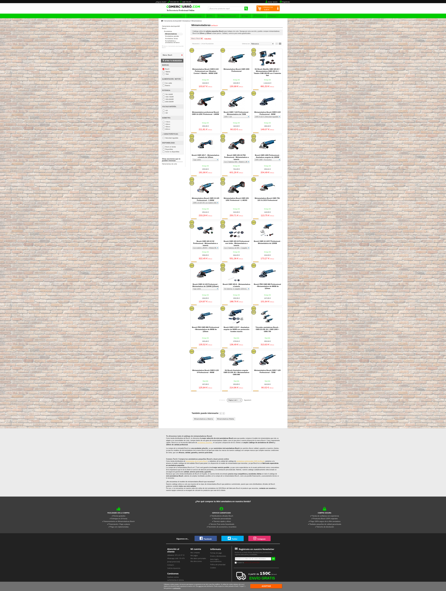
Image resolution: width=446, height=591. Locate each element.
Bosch (215, 25)
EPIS (210, 16)
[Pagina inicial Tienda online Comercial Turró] (162, 21)
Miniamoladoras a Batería (203, 419)
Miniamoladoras (197, 21)
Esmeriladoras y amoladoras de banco (172, 41)
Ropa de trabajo (195, 16)
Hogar (245, 16)
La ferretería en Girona (175, 580)
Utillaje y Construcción (228, 16)
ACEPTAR (266, 586)
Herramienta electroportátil (172, 21)
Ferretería (259, 16)
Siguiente (247, 400)
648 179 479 (186, 2)
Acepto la (248, 562)
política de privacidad (251, 562)
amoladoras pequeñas (204, 442)
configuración (176, 588)
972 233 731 (174, 2)
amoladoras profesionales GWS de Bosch (250, 461)
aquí (200, 586)
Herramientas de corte (169, 164)
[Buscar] (246, 8)
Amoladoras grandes (172, 36)
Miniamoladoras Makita (225, 419)
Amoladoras (186, 21)
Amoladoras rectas (171, 38)
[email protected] (173, 562)
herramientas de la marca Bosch (197, 461)
